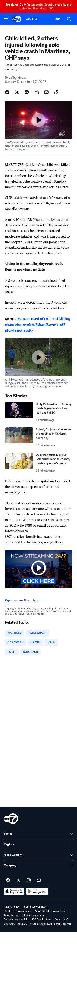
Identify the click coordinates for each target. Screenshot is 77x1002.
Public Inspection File (16, 919)
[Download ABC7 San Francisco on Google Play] (37, 891)
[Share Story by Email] (46, 92)
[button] (5, 18)
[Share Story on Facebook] (7, 92)
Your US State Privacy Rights (51, 911)
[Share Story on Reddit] (26, 92)
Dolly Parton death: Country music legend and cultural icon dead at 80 (38, 7)
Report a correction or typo (22, 600)
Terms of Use (11, 915)
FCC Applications (41, 919)
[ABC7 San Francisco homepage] (16, 18)
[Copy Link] (56, 92)
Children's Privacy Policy (17, 911)
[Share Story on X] (17, 92)
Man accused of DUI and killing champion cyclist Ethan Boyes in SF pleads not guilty (37, 324)
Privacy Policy (11, 906)
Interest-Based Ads (33, 915)
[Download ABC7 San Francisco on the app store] (14, 891)
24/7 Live (31, 19)
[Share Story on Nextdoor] (36, 92)
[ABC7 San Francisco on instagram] (28, 880)
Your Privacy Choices (35, 906)
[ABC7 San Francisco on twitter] (18, 880)
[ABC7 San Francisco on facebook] (8, 880)
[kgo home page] (11, 818)
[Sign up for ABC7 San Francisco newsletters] (39, 880)
